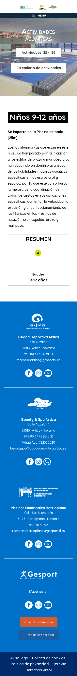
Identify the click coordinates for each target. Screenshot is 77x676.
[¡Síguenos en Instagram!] (38, 376)
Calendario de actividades (38, 68)
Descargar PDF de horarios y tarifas (38, 83)
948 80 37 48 (33, 354)
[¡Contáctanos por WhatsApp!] (47, 465)
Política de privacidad (30, 663)
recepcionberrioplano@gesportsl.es (38, 531)
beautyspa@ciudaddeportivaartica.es (38, 448)
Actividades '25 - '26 (38, 52)
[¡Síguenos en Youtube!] (48, 376)
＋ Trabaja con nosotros (38, 635)
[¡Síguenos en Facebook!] (28, 376)
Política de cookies (48, 658)
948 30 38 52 (38, 525)
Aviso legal (19, 658)
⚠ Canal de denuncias (38, 622)
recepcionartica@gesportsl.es (38, 360)
